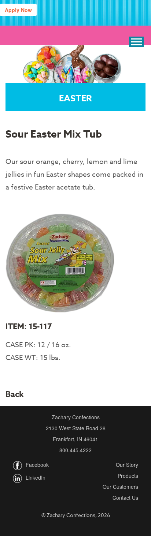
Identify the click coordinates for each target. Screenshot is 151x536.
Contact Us (125, 497)
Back (14, 394)
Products (128, 475)
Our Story (127, 464)
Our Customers (120, 486)
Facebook (37, 464)
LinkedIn (35, 477)
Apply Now (18, 10)
